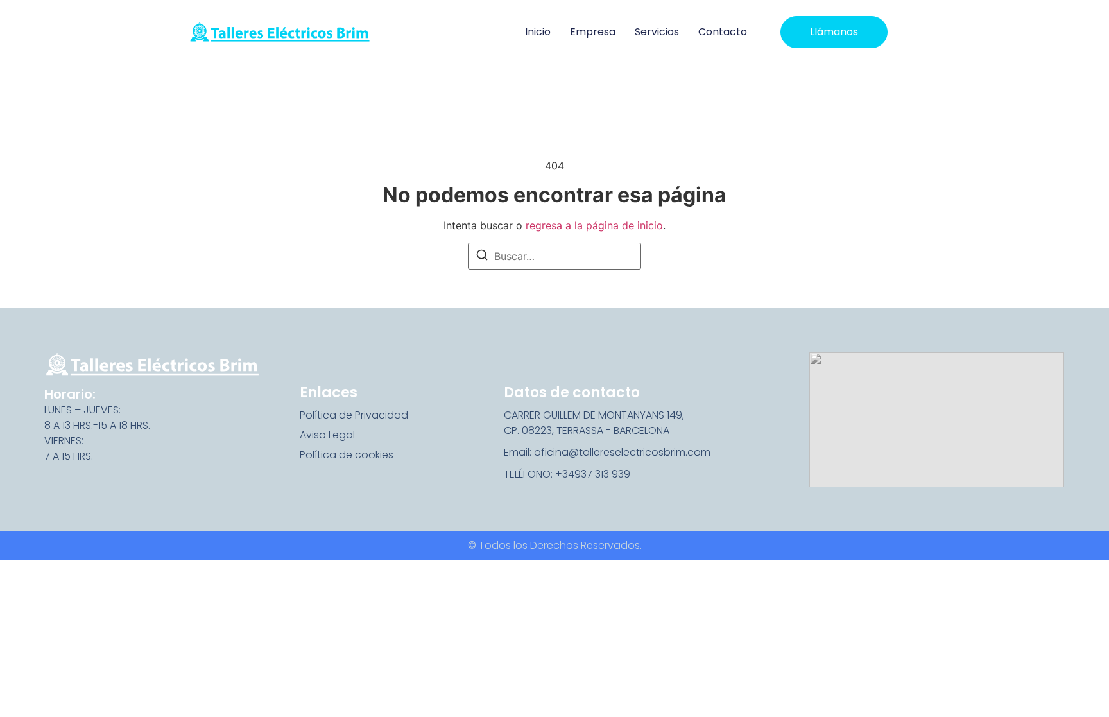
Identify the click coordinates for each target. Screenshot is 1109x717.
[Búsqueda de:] (554, 256)
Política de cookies (346, 454)
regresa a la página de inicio (594, 225)
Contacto (722, 31)
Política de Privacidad (354, 415)
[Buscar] (482, 256)
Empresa (592, 31)
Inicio (538, 31)
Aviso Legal (327, 435)
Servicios (657, 31)
